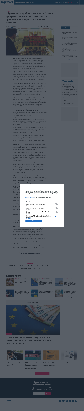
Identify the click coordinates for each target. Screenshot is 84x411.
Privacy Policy (48, 224)
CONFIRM (34, 220)
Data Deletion (35, 224)
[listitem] (42, 201)
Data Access (42, 224)
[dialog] (42, 205)
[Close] (62, 186)
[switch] (56, 204)
